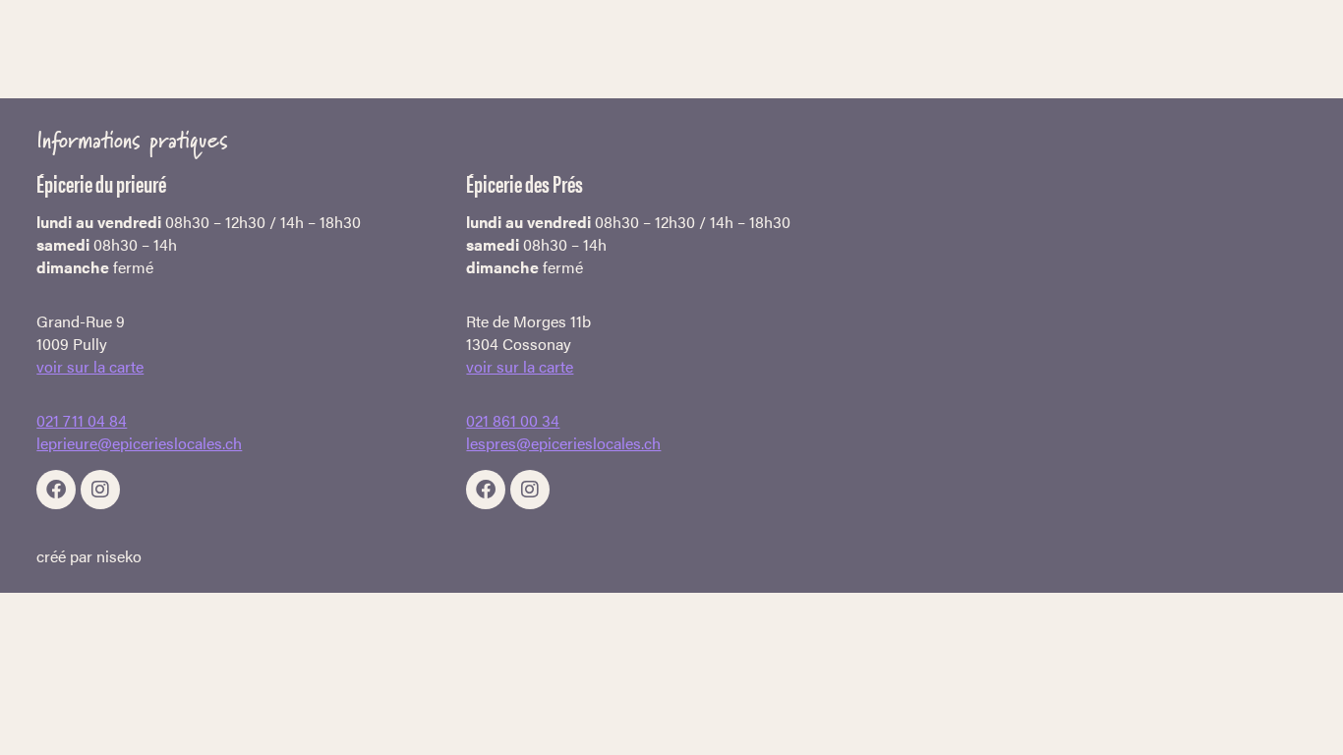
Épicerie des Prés (524, 183)
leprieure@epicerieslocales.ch (139, 443)
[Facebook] (56, 489)
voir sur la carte (90, 366)
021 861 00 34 (512, 420)
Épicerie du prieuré (101, 183)
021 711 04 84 (81, 420)
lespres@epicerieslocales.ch (563, 443)
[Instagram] (100, 489)
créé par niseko (89, 556)
